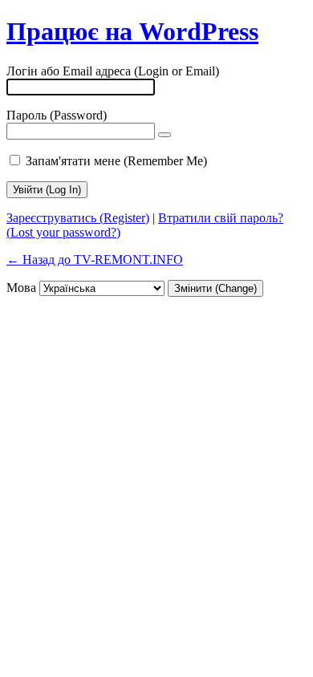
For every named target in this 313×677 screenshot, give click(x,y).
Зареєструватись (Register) (77, 218)
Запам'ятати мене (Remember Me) (116, 161)
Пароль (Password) (56, 115)
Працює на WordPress (132, 31)
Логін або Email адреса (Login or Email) (112, 71)
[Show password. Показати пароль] (164, 134)
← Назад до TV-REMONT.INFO (94, 259)
